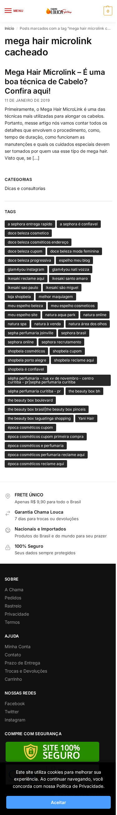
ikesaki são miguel (62, 287)
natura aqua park (60, 314)
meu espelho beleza (25, 305)
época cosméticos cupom (30, 427)
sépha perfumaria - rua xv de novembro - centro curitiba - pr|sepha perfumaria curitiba (51, 380)
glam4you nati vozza (70, 269)
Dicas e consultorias (25, 188)
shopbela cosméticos (26, 351)
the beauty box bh (84, 391)
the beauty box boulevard (30, 400)
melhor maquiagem (56, 296)
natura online (94, 314)
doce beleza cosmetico (28, 233)
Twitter (12, 711)
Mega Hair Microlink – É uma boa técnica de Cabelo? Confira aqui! (55, 81)
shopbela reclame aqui (74, 360)
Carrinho (13, 679)
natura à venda (47, 323)
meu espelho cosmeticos (73, 305)
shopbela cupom (67, 351)
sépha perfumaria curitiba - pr (34, 391)
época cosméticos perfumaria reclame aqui (46, 454)
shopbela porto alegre (27, 360)
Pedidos (13, 597)
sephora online (21, 342)
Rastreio (13, 605)
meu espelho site (22, 314)
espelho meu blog (74, 260)
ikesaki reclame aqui (26, 278)
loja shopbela (19, 296)
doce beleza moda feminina (74, 251)
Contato (13, 654)
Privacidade (17, 614)
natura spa (17, 323)
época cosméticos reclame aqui (36, 463)
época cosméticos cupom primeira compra (46, 436)
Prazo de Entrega (22, 662)
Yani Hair (86, 418)
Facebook (15, 703)
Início (9, 28)
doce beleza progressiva (29, 260)
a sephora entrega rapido (30, 224)
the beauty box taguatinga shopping (39, 418)
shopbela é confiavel (26, 369)
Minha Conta (18, 646)
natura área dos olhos (88, 323)
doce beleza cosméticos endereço (38, 242)
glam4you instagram (26, 269)
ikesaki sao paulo (23, 287)
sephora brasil (73, 333)
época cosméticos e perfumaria (36, 445)
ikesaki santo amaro (70, 278)
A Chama (14, 589)
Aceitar (58, 802)
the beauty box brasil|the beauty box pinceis (46, 409)
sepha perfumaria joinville (30, 333)
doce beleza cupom (25, 251)
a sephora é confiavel (79, 224)
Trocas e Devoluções (26, 671)
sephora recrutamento (61, 342)
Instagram (15, 719)
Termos (12, 622)
